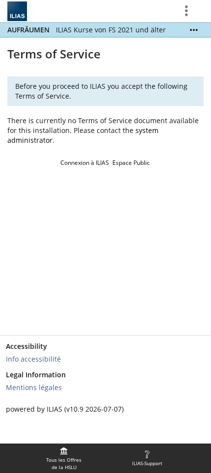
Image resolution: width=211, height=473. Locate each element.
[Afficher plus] (194, 30)
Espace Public (131, 162)
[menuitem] (63, 458)
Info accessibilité (33, 359)
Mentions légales (34, 387)
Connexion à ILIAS (84, 162)
